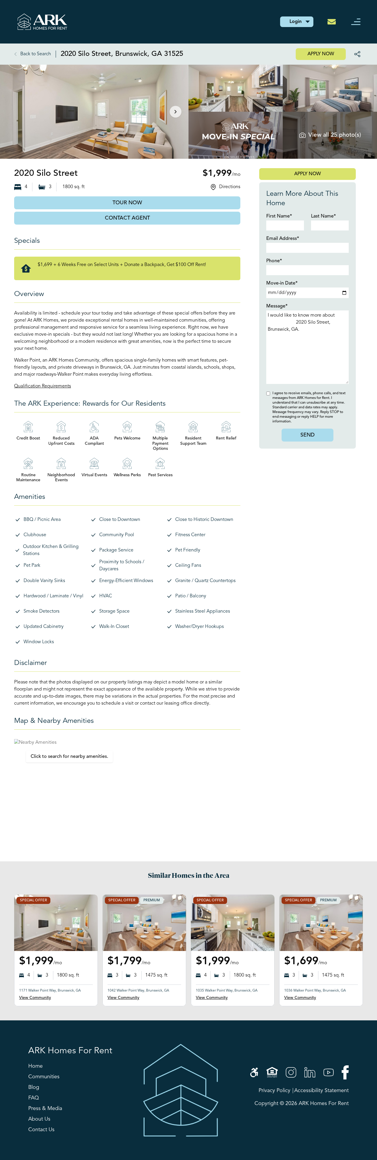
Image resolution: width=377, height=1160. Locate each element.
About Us (39, 1119)
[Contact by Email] (333, 21)
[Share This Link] (355, 54)
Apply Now (320, 54)
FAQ (33, 1098)
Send (307, 435)
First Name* (279, 216)
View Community (35, 998)
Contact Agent (127, 218)
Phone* (274, 261)
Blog (33, 1087)
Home (35, 1066)
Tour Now (127, 202)
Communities (43, 1076)
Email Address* (282, 238)
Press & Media (45, 1108)
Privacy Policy (274, 1090)
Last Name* (323, 216)
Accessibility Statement (321, 1090)
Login (296, 21)
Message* (276, 306)
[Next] (175, 112)
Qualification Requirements (42, 386)
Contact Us (41, 1129)
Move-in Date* (281, 283)
